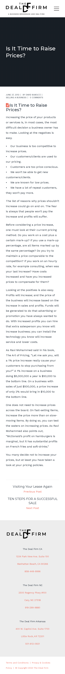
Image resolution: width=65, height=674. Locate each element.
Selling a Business (16, 97)
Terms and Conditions (17, 663)
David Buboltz (33, 95)
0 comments (36, 97)
